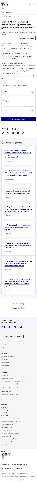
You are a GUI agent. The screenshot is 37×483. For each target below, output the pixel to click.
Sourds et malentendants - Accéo (10, 394)
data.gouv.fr (20, 468)
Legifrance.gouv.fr (7, 468)
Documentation (5, 362)
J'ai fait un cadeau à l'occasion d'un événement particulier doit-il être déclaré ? (17, 227)
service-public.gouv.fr (18, 465)
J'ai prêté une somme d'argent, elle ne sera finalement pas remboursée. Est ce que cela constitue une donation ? (18, 209)
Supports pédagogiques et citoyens (10, 387)
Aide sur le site (5, 375)
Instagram (21, 327)
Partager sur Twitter (8, 133)
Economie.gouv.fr (6, 442)
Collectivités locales (6, 439)
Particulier (4, 345)
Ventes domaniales (6, 424)
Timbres (3, 416)
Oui (6, 92)
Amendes (4, 407)
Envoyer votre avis (18, 119)
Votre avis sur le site (18, 308)
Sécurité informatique (7, 378)
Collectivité (4, 353)
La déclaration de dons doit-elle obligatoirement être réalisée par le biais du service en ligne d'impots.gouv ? (18, 173)
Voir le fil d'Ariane (6, 16)
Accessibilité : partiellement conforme (19, 473)
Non (6, 110)
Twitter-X (9, 327)
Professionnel (4, 348)
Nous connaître (5, 365)
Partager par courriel (18, 133)
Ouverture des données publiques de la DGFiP (13, 381)
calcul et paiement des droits (23, 76)
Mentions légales (24, 476)
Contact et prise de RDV (13, 336)
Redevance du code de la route (9, 433)
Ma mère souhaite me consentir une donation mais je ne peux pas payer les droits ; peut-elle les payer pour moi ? (18, 191)
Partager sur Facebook (3, 133)
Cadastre (3, 410)
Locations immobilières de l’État (9, 421)
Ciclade (3, 445)
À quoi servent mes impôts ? (8, 384)
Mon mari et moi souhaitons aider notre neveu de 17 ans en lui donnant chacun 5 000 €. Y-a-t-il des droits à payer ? (17, 282)
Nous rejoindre (5, 368)
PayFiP (3, 413)
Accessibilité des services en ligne (9, 476)
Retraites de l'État (6, 427)
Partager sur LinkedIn (13, 133)
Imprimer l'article (28, 38)
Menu (34, 4)
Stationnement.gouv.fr (7, 430)
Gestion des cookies (14, 480)
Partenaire (4, 351)
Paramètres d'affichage (29, 480)
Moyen (7, 101)
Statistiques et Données (7, 356)
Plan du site (4, 473)
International (4, 359)
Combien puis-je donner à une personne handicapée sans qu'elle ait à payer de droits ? (17, 245)
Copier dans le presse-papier (23, 133)
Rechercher (29, 4)
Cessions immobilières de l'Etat (9, 419)
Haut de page (19, 304)
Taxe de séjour (5, 436)
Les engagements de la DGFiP (9, 397)
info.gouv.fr (5, 465)
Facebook (3, 327)
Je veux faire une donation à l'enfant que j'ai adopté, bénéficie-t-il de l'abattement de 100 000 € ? (18, 263)
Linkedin (15, 327)
